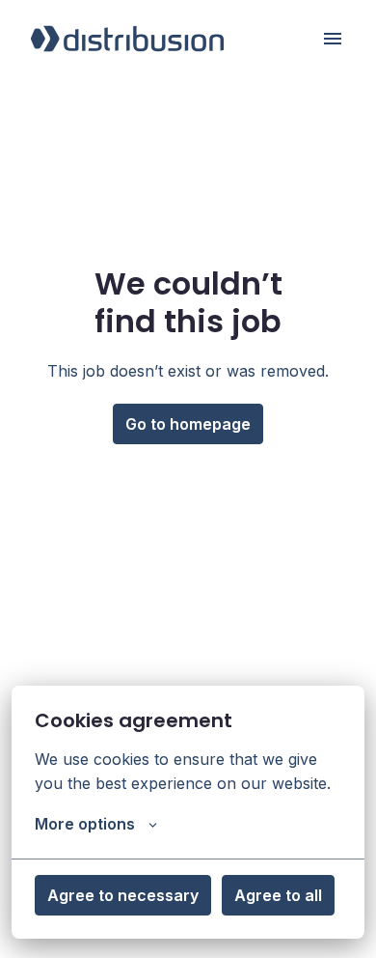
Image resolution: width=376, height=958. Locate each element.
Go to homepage (188, 424)
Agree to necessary (123, 895)
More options (85, 823)
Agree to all (278, 895)
